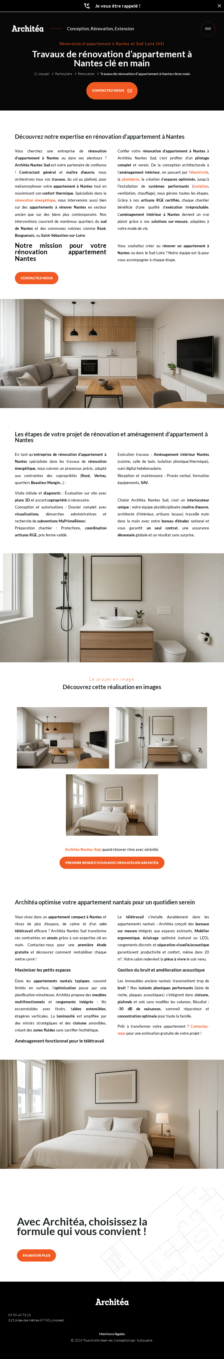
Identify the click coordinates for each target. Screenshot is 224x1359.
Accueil (44, 74)
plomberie (130, 179)
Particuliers (63, 74)
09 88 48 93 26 (19, 1315)
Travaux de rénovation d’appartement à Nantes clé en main (145, 74)
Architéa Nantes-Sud (82, 849)
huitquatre (145, 1340)
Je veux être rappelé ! (118, 5)
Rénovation (86, 74)
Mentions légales (112, 1334)
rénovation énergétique (35, 200)
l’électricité (198, 172)
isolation (200, 186)
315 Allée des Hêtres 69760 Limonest (36, 1320)
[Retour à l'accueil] (28, 28)
